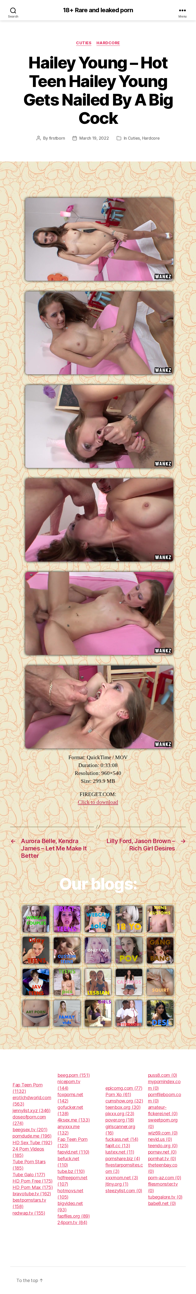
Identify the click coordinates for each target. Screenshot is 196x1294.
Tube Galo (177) (29, 1174)
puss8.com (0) (162, 1075)
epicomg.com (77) (123, 1088)
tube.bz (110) (71, 1171)
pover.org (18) (119, 1120)
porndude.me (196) (32, 1136)
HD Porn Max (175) (33, 1187)
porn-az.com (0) (164, 1177)
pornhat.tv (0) (162, 1158)
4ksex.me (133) (73, 1120)
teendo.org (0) (163, 1145)
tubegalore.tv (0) (165, 1197)
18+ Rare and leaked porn (98, 10)
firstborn (57, 138)
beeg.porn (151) (73, 1075)
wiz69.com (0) (163, 1133)
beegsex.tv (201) (30, 1129)
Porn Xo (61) (118, 1094)
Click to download (98, 802)
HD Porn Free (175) (33, 1181)
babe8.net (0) (162, 1203)
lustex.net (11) (119, 1152)
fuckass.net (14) (121, 1139)
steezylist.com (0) (123, 1190)
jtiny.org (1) (116, 1184)
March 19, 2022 (94, 138)
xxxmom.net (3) (121, 1177)
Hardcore (108, 43)
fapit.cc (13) (117, 1145)
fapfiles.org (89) (73, 1216)
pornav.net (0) (162, 1152)
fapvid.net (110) (73, 1152)
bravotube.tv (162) (32, 1193)
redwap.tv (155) (29, 1213)
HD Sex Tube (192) (32, 1142)
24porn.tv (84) (72, 1222)
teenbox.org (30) (123, 1107)
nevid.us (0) (160, 1139)
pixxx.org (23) (119, 1113)
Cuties (83, 43)
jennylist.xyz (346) (32, 1110)
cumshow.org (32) (124, 1101)
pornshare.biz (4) (122, 1158)
